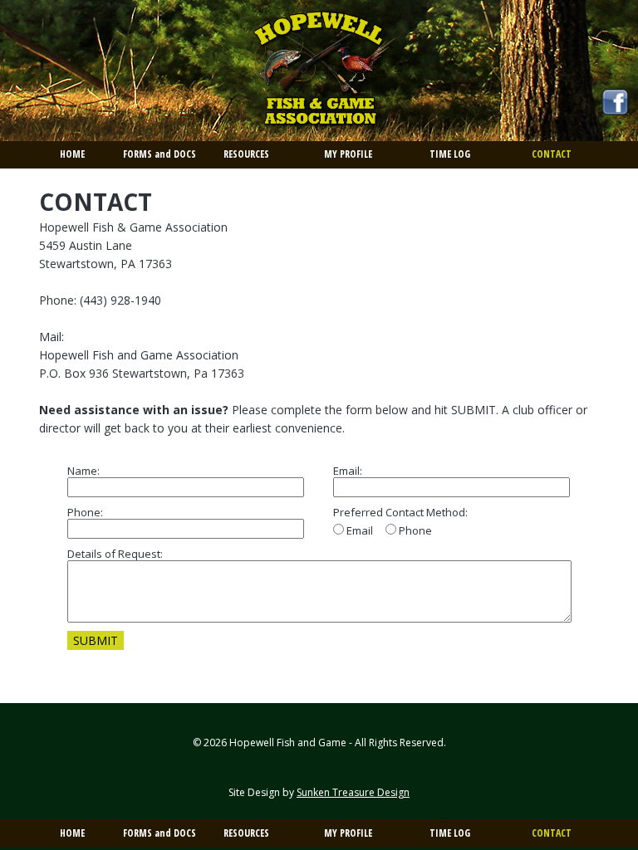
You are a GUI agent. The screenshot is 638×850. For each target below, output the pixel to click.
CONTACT (552, 154)
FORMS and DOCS (159, 154)
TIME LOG (449, 154)
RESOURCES (246, 154)
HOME (72, 154)
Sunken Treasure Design (353, 792)
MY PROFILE (348, 154)
